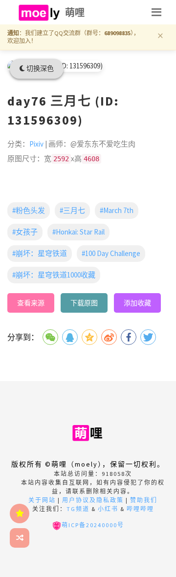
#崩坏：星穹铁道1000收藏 (53, 274)
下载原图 (84, 303)
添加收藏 (137, 303)
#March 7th (116, 210)
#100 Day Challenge (111, 253)
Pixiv (36, 144)
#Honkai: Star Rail (78, 231)
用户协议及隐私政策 (93, 500)
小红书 (108, 509)
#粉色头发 (28, 210)
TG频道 (77, 509)
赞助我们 (143, 500)
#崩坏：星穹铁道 (39, 253)
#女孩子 (25, 231)
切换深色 (39, 68)
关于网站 (42, 500)
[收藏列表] (19, 513)
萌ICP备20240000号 (93, 525)
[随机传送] (19, 538)
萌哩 (75, 12)
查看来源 (30, 303)
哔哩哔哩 (140, 509)
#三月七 (72, 210)
